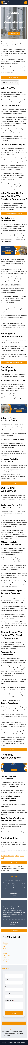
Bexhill (4, 957)
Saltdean (17, 855)
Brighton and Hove (8, 950)
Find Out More (14, 750)
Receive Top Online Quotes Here (14, 213)
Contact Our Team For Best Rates (14, 362)
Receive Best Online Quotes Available (14, 483)
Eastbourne (6, 951)
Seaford (22, 855)
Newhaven (11, 855)
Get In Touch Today (14, 77)
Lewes (2, 857)
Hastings (5, 961)
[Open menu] (25, 2)
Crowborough (6, 955)
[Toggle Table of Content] (15, 82)
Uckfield (5, 953)
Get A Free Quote (14, 930)
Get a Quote (13, 33)
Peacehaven (4, 855)
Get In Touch (14, 1023)
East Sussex (6, 959)
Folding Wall (10, 42)
